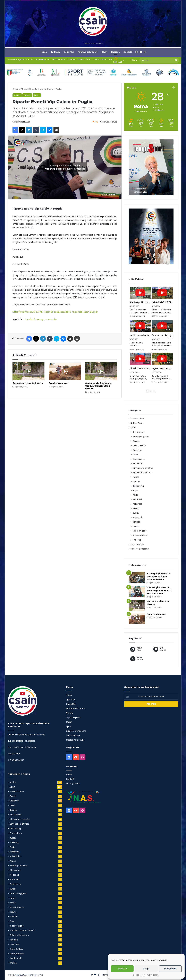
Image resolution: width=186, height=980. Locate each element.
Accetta (122, 968)
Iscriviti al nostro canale (93, 43)
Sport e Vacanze (58, 383)
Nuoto (136, 477)
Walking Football (18, 865)
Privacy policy (152, 975)
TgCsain (14, 939)
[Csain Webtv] (93, 21)
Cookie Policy (139, 975)
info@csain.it (14, 753)
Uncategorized (17, 953)
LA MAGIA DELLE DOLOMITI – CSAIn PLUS (162, 302)
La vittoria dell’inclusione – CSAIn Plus (140, 335)
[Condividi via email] (56, 130)
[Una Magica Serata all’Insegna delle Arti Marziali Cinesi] (137, 591)
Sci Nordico (138, 517)
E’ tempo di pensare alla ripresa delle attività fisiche (158, 576)
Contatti (128, 52)
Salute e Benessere (102, 59)
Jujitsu (136, 490)
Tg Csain (55, 52)
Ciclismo (137, 450)
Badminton (16, 884)
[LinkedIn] (29, 130)
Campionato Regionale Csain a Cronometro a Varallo (98, 386)
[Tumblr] (36, 130)
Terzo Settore (84, 59)
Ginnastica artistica (143, 468)
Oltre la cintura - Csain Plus (140, 368)
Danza (136, 454)
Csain (12, 921)
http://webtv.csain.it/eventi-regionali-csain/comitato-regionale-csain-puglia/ (55, 311)
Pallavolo (137, 503)
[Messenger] (49, 130)
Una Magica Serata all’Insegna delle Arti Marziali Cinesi (159, 590)
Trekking (137, 539)
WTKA (13, 902)
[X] (22, 130)
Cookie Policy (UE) (75, 740)
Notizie (114, 52)
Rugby (136, 512)
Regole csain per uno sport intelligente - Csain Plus (162, 368)
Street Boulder (140, 535)
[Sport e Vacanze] (65, 371)
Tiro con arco (140, 530)
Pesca (136, 508)
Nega (146, 968)
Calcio (17, 95)
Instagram (41, 319)
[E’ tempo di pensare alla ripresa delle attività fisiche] (137, 577)
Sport (70, 59)
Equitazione (139, 459)
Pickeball (137, 499)
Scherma (14, 879)
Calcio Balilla (139, 445)
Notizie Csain (58, 59)
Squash (137, 521)
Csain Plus (69, 52)
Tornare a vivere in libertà (27, 383)
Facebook (30, 319)
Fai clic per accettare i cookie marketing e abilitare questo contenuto (65, 167)
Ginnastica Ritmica (142, 472)
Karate (136, 481)
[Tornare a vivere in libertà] (28, 371)
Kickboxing (138, 485)
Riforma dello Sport (87, 52)
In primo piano (43, 59)
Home (44, 52)
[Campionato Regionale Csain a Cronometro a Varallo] (101, 371)
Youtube (52, 319)
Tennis (136, 526)
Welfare (14, 963)
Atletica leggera (141, 436)
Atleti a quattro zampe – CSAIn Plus (140, 302)
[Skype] (43, 130)
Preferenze (170, 968)
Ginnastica (138, 463)
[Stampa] (77, 339)
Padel (135, 494)
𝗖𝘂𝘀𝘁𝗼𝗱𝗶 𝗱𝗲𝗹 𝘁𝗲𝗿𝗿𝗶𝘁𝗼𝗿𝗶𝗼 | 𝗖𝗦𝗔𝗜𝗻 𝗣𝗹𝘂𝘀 (162, 335)
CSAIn (104, 52)
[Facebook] (15, 130)
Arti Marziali (138, 432)
